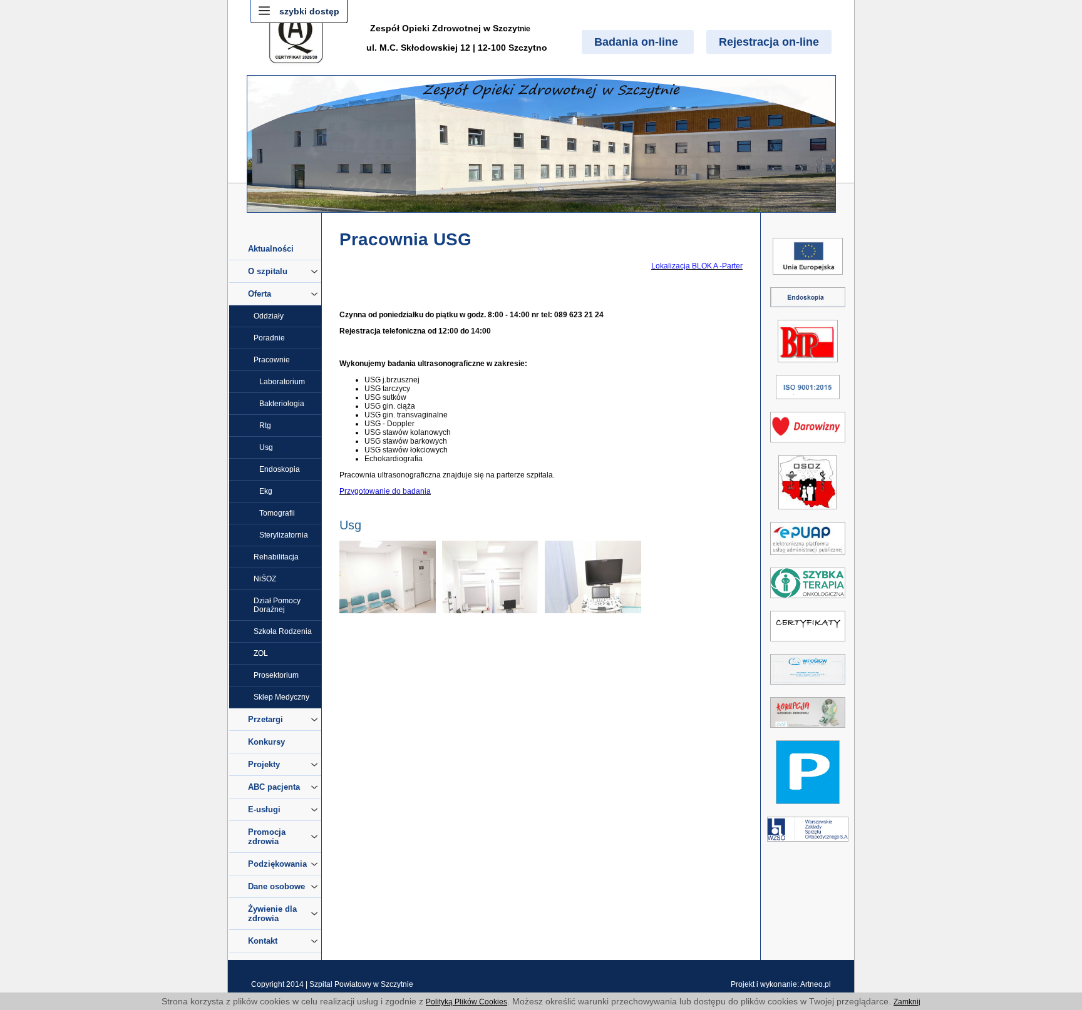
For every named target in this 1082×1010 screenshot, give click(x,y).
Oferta (259, 293)
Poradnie (269, 338)
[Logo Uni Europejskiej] (808, 277)
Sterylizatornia (283, 535)
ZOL (261, 653)
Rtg (265, 425)
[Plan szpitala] (808, 806)
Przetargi (265, 719)
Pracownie (272, 359)
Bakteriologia (281, 403)
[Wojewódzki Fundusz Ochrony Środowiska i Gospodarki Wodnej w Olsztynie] (807, 687)
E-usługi (264, 809)
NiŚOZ (265, 578)
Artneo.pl (815, 984)
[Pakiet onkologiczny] (807, 600)
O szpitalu (267, 271)
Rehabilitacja (276, 557)
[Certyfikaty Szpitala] (807, 644)
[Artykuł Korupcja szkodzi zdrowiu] (807, 730)
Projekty (264, 764)
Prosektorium (276, 675)
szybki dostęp (309, 11)
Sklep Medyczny (281, 697)
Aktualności (271, 248)
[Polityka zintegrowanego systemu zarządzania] (808, 401)
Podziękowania (277, 864)
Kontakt (262, 941)
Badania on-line (637, 42)
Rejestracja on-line (769, 42)
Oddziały (269, 316)
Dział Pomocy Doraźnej (277, 605)
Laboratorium (282, 381)
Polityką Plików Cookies (466, 1001)
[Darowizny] (807, 445)
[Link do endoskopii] (807, 309)
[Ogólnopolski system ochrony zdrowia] (807, 512)
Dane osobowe (276, 886)
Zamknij (907, 1001)
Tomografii (277, 513)
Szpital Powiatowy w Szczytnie (361, 984)
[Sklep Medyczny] (807, 844)
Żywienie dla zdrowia (272, 913)
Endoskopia (279, 469)
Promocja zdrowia (267, 836)
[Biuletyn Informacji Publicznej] (808, 364)
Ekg (265, 491)
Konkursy (266, 742)
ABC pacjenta (274, 787)
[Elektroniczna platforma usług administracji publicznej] (807, 557)
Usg (266, 447)
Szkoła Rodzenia (283, 631)
